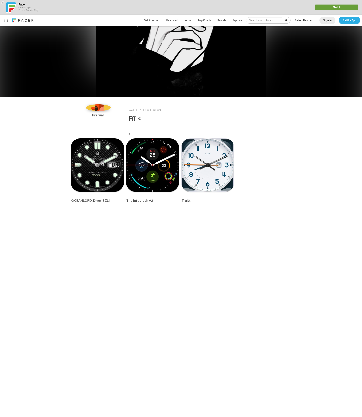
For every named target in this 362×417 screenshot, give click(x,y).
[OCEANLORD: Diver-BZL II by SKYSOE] (97, 165)
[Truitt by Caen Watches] (207, 165)
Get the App (349, 20)
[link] (22, 20)
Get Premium (152, 20)
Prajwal (98, 115)
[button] (349, 20)
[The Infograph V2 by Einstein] (152, 165)
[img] (98, 107)
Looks (188, 20)
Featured (172, 20)
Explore (237, 20)
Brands (221, 20)
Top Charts (204, 20)
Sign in (327, 20)
